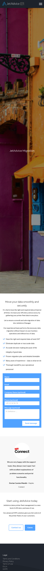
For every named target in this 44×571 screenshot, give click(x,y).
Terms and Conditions (11, 559)
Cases (30, 528)
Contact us (16, 528)
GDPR (5, 569)
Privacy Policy (8, 561)
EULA (5, 566)
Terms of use (8, 564)
